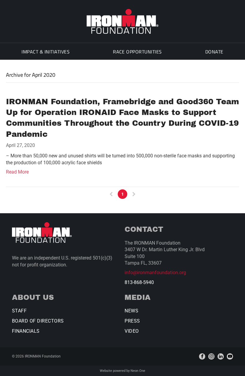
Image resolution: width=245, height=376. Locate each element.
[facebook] (202, 356)
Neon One (138, 371)
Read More (17, 172)
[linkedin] (221, 356)
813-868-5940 (139, 282)
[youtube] (230, 356)
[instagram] (211, 356)
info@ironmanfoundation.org (155, 272)
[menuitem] (46, 51)
